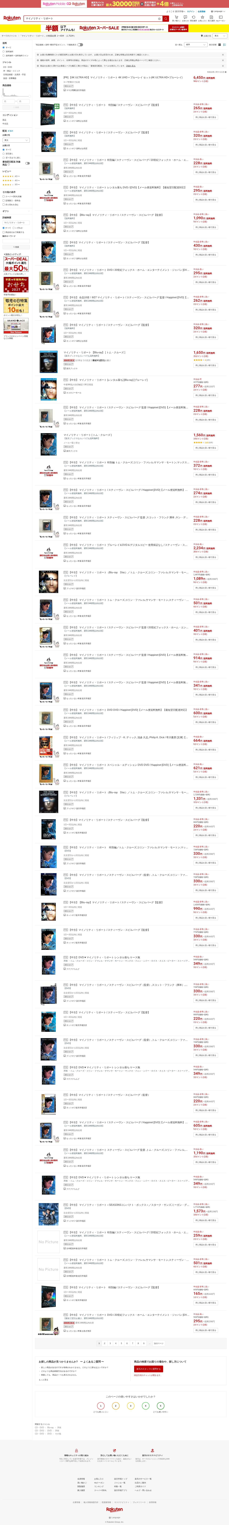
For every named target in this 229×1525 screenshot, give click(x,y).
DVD (49, 1430)
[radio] (3, 47)
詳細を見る (131, 66)
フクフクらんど (72, 969)
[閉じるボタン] (223, 54)
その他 (58, 1434)
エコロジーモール (73, 393)
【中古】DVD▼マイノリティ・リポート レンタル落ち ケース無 (104, 957)
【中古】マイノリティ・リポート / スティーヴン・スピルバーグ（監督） (109, 1095)
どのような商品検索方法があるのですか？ (59, 1371)
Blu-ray (50, 1427)
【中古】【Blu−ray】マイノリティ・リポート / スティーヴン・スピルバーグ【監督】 (116, 215)
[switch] (27, 163)
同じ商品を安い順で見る (206, 117)
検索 (17, 107)
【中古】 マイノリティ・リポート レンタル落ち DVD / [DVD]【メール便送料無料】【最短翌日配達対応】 (128, 187)
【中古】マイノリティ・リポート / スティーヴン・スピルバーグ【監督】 (109, 132)
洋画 (59, 1427)
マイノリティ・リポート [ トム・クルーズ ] (88, 435)
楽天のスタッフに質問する (148, 1369)
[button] (218, 12)
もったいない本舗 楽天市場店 (78, 176)
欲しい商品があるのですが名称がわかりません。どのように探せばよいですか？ (74, 1367)
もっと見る (43, 1380)
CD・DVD (39, 1427)
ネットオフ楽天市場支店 (76, 833)
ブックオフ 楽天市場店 (76, 588)
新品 (4, 120)
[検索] (166, 19)
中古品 (5, 124)
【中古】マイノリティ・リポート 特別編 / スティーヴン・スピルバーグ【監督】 (114, 105)
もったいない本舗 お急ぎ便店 (78, 1331)
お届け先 (6, 135)
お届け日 (6, 145)
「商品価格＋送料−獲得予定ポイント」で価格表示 (55, 45)
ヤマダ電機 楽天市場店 (76, 90)
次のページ (158, 1343)
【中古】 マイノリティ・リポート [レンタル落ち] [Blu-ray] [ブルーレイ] (108, 380)
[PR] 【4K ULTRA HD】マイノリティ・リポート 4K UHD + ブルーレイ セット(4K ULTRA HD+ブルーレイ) (123, 77)
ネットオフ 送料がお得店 (76, 121)
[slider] (2, 96)
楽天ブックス (72, 368)
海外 (11, 131)
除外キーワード (9, 236)
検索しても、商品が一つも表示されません (59, 1375)
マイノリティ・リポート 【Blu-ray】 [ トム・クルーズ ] (94, 352)
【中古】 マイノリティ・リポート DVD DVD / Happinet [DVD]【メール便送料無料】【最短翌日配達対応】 (128, 710)
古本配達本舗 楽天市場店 (76, 1248)
